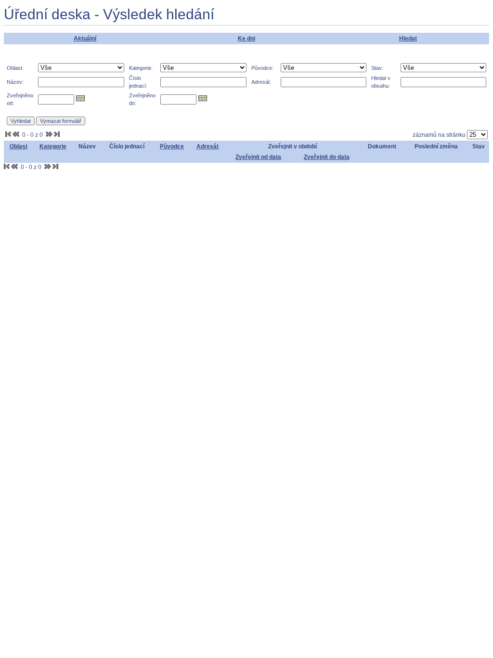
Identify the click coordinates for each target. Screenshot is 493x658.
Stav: (377, 68)
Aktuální (85, 38)
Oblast (18, 146)
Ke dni (246, 38)
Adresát (207, 146)
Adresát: (261, 82)
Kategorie (52, 146)
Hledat (408, 38)
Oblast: (15, 68)
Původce (172, 146)
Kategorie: (141, 68)
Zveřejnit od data (258, 157)
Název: (15, 82)
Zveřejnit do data (327, 157)
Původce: (262, 68)
